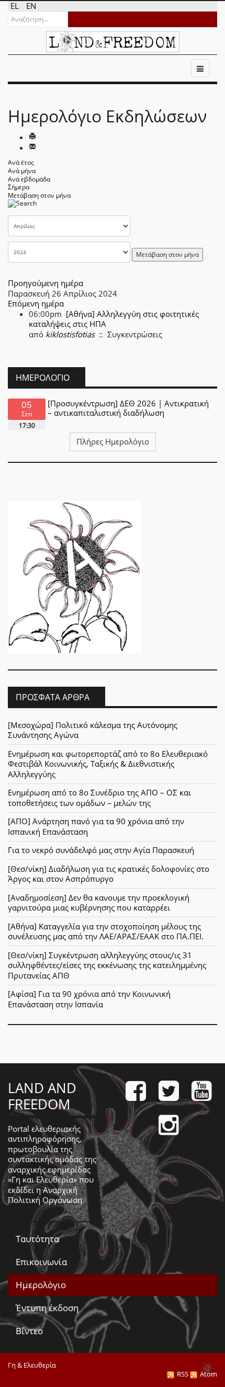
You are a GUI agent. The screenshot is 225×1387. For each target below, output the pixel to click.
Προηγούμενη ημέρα (45, 283)
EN (31, 6)
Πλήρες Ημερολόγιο (112, 441)
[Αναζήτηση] (22, 206)
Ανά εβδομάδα (29, 179)
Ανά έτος (21, 162)
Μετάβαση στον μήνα (39, 195)
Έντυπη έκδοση (47, 1308)
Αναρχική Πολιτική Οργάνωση (45, 1195)
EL (15, 6)
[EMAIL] (32, 147)
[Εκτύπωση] (32, 137)
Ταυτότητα (37, 1239)
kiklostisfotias (70, 334)
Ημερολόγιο (41, 1285)
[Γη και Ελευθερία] (112, 41)
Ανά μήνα (22, 170)
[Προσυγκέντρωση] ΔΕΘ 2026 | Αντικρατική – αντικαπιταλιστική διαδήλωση (128, 408)
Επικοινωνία (41, 1262)
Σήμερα (18, 187)
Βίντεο (29, 1331)
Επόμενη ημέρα (36, 303)
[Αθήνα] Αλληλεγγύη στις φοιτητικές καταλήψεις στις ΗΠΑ (114, 319)
